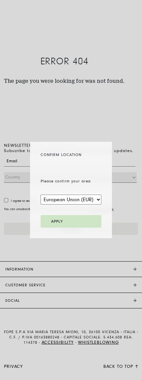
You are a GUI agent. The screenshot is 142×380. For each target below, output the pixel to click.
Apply (57, 222)
